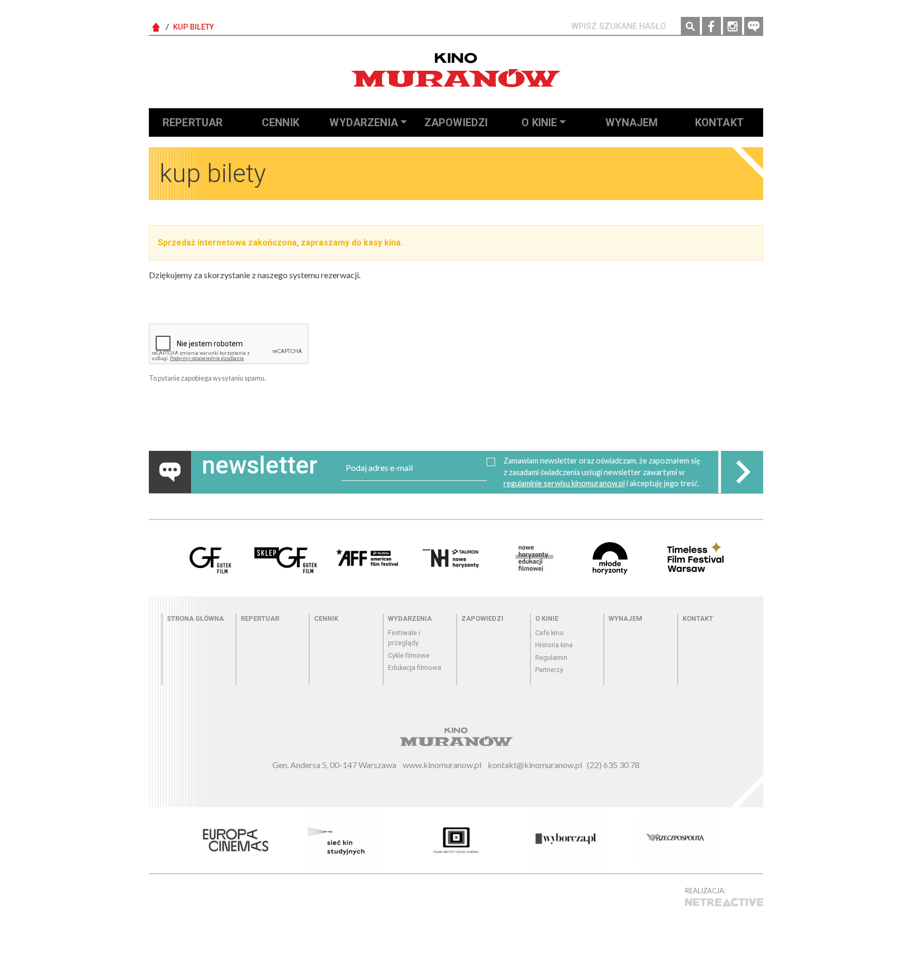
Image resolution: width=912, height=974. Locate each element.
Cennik (280, 122)
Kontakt (719, 122)
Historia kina (554, 645)
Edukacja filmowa (414, 668)
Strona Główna (156, 27)
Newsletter (753, 26)
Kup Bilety (193, 27)
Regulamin (551, 657)
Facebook (711, 26)
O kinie (539, 122)
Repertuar (193, 122)
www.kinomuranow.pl (442, 765)
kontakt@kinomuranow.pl (535, 765)
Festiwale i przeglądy (404, 638)
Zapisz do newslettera (742, 472)
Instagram (732, 26)
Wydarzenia (363, 122)
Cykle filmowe (409, 655)
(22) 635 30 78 (613, 765)
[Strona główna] (456, 70)
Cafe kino (549, 633)
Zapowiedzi (456, 122)
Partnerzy (549, 670)
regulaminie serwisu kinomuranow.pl (564, 483)
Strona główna (195, 618)
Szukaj (690, 26)
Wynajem (631, 122)
